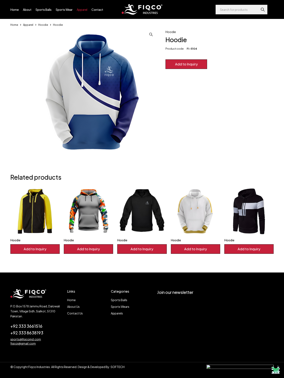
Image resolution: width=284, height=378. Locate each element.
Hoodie (43, 24)
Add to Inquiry (186, 64)
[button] (151, 34)
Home (14, 24)
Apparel (28, 24)
